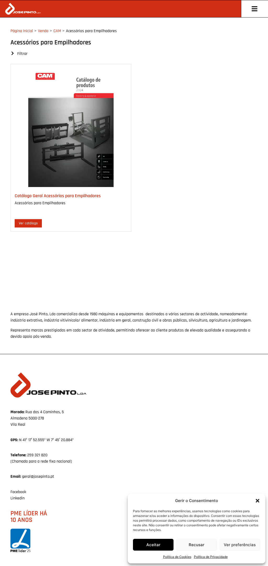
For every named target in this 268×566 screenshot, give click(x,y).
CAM (57, 31)
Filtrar (22, 53)
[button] (257, 500)
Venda (43, 31)
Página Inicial (21, 31)
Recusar (196, 544)
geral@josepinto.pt (38, 476)
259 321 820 (37, 455)
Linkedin (17, 498)
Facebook (18, 492)
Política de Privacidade (211, 557)
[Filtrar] (12, 53)
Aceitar (153, 544)
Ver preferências (240, 544)
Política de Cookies (177, 557)
